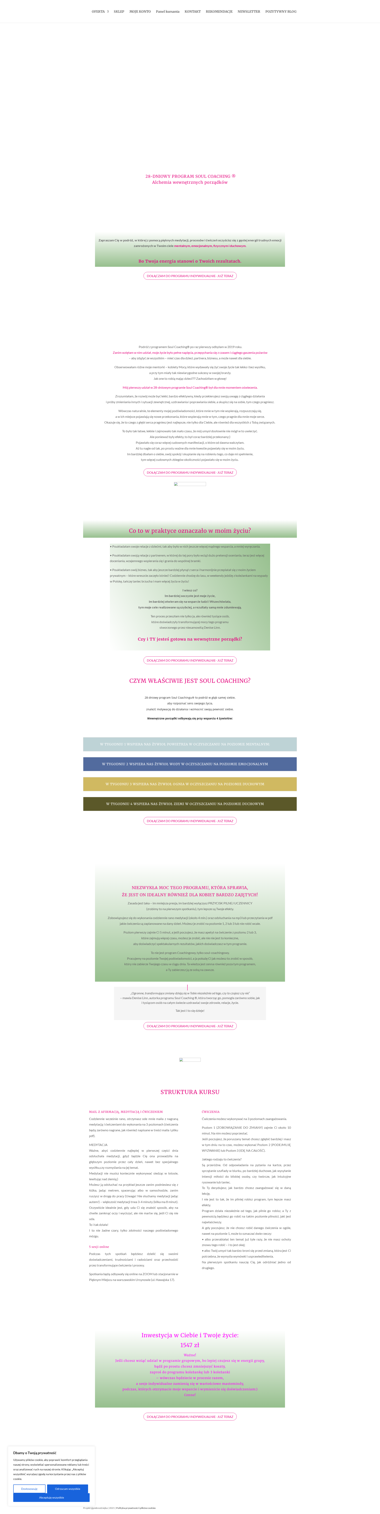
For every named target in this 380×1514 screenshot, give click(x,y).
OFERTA (98, 11)
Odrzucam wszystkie (67, 1488)
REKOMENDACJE (219, 11)
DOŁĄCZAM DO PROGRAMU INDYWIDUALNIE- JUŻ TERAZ (190, 276)
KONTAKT (193, 11)
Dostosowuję (29, 1488)
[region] (51, 1476)
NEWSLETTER (249, 11)
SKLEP (119, 11)
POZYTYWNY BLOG (280, 11)
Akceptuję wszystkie (51, 1497)
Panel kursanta (168, 11)
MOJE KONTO (140, 11)
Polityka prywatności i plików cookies (136, 1507)
